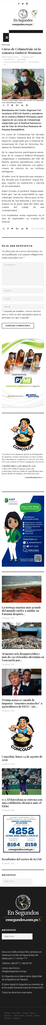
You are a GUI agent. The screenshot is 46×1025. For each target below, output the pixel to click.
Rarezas (7, 1018)
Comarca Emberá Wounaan (14, 62)
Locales (25, 1013)
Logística (16, 1018)
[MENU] (6, 37)
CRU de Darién (33, 62)
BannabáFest (9, 59)
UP (5, 65)
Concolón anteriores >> (34, 477)
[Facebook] (18, 4)
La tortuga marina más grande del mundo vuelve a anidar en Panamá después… (21, 611)
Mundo (32, 1013)
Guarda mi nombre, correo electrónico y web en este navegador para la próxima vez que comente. (21, 314)
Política (7, 1013)
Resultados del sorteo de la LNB (22, 859)
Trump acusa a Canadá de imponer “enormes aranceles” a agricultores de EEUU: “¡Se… (22, 703)
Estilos (6, 45)
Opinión (29, 1016)
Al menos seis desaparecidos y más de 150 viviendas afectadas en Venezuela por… (23, 657)
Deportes (7, 1016)
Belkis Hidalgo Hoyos (10, 57)
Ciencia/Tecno (18, 1016)
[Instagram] (27, 4)
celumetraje (21, 59)
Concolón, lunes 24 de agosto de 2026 (19, 466)
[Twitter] (23, 4)
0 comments (39, 229)
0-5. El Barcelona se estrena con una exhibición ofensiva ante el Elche (22, 803)
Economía (16, 1013)
